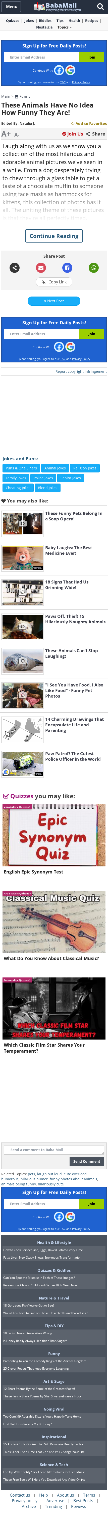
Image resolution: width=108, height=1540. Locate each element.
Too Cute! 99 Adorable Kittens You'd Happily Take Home (42, 1416)
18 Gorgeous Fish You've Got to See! (28, 1305)
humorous (10, 1179)
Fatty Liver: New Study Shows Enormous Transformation (42, 1257)
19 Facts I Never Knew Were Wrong (27, 1333)
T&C (63, 82)
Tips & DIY (54, 1325)
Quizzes (21, 796)
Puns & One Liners (21, 468)
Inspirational (54, 1436)
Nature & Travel (54, 1297)
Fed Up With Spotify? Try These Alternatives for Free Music (44, 1472)
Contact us (20, 1495)
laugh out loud (49, 1174)
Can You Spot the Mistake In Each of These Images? (39, 1278)
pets (31, 1174)
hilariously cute (51, 1184)
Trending (53, 1506)
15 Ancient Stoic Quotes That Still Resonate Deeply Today (43, 1444)
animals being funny (18, 1184)
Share (98, 134)
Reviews (78, 1506)
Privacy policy (24, 1500)
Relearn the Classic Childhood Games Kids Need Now (40, 1285)
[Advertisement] (54, 412)
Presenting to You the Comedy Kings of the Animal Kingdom (44, 1361)
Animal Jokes (55, 468)
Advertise (55, 1500)
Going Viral (54, 1409)
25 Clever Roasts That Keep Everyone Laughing (36, 1368)
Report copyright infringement (81, 371)
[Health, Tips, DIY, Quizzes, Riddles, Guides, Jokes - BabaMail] (57, 6)
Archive (29, 1506)
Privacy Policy (81, 82)
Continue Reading (54, 236)
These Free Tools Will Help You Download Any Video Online (44, 1479)
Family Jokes (16, 477)
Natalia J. (27, 123)
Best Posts (83, 1500)
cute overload (75, 1174)
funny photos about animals (73, 1179)
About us (65, 1495)
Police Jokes (43, 477)
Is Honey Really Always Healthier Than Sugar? (35, 1341)
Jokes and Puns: (20, 459)
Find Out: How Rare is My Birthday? (27, 1424)
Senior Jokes (71, 477)
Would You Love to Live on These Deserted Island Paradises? (45, 1313)
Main (5, 96)
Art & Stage (54, 1381)
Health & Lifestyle (54, 1242)
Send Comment (86, 1161)
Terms (89, 1495)
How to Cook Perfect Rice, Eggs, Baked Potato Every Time (43, 1250)
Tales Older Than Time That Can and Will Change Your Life (44, 1452)
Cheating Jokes (18, 487)
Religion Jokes (84, 468)
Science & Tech (54, 1464)
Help (43, 1495)
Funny (24, 96)
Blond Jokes (47, 487)
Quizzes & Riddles (54, 1270)
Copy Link (57, 282)
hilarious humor (34, 1179)
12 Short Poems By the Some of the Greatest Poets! (39, 1389)
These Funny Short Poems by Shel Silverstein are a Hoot (42, 1396)
